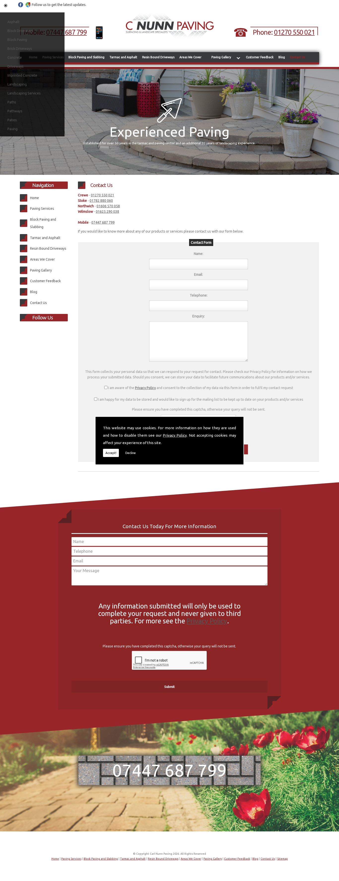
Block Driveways (20, 31)
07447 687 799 (66, 32)
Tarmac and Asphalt (123, 57)
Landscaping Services (24, 93)
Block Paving (17, 40)
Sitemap (282, 858)
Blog (281, 57)
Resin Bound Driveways (158, 57)
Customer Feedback (259, 57)
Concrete (14, 58)
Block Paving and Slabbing (86, 57)
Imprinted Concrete (22, 75)
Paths (11, 102)
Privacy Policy (175, 435)
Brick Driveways (19, 49)
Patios (12, 120)
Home (34, 198)
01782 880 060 (101, 201)
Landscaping (17, 84)
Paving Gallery (221, 57)
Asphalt (13, 22)
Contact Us (297, 57)
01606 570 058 (108, 206)
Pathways (14, 111)
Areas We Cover (190, 57)
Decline (130, 453)
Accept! (110, 453)
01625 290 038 (107, 211)
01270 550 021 (294, 32)
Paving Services (42, 209)
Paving (12, 129)
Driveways (15, 66)
